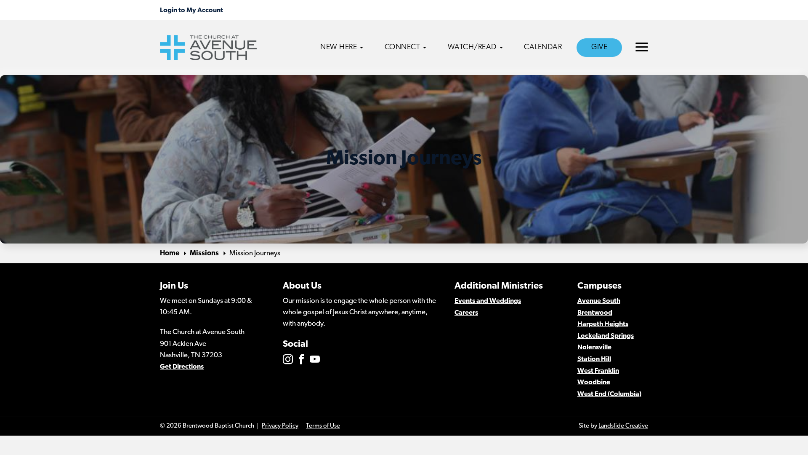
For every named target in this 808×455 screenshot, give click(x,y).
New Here (338, 47)
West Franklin (598, 371)
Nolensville (594, 347)
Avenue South (598, 301)
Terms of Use (323, 426)
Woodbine (593, 382)
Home (169, 253)
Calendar (543, 47)
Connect (402, 47)
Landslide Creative (623, 426)
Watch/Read (472, 47)
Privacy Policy (280, 426)
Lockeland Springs (605, 336)
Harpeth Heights (602, 324)
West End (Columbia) (609, 394)
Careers (466, 313)
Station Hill (594, 359)
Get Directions (182, 367)
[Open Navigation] (641, 47)
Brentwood (594, 313)
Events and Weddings (487, 301)
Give (599, 47)
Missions (204, 253)
